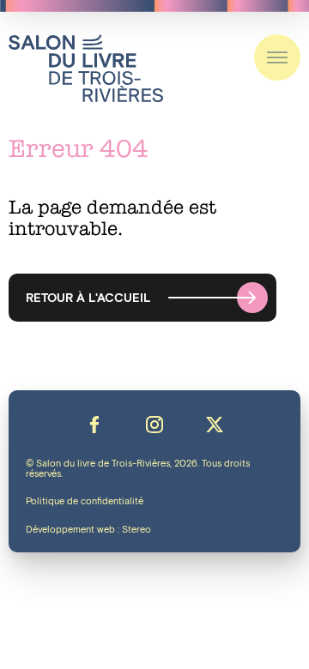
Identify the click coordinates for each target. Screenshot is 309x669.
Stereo (136, 530)
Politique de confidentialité (84, 502)
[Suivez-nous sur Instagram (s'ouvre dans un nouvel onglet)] (154, 424)
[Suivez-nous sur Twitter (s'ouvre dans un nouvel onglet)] (214, 424)
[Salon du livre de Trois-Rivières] (86, 68)
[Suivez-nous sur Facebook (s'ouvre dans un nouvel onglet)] (94, 424)
